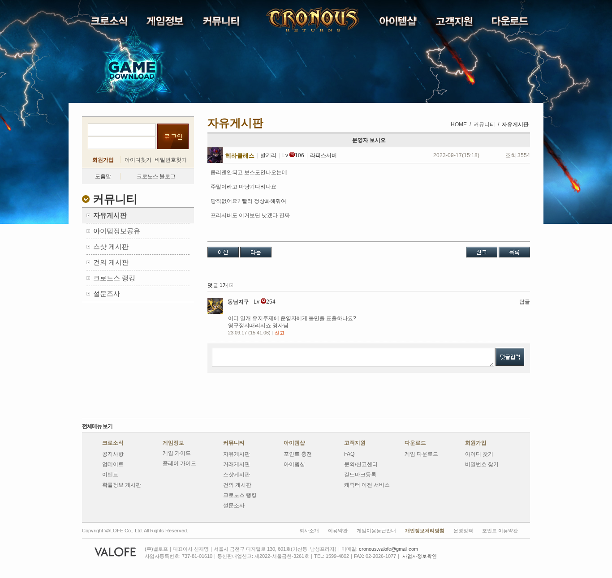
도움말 (103, 176)
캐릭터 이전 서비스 (367, 485)
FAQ (349, 454)
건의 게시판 (237, 485)
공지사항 (113, 454)
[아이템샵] (399, 23)
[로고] (290, 19)
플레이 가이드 (179, 463)
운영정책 (463, 530)
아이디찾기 (138, 160)
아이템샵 (294, 443)
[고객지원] (455, 23)
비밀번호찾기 (171, 160)
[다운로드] (511, 23)
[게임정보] (166, 23)
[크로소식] (110, 23)
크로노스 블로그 (156, 176)
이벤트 (110, 474)
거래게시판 (236, 464)
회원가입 (103, 160)
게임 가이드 (177, 453)
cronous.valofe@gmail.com (388, 549)
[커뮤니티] (222, 23)
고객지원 (355, 443)
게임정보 (173, 443)
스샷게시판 (236, 474)
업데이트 (113, 464)
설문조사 (234, 505)
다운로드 (415, 443)
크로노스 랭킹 (240, 495)
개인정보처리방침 (424, 530)
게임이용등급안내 (376, 530)
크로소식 (113, 443)
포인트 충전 (298, 454)
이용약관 (338, 530)
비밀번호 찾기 (482, 464)
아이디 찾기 (479, 454)
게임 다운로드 (421, 454)
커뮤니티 (234, 443)
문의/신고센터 (361, 464)
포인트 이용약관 (500, 530)
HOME (459, 124)
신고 (279, 332)
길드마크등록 (360, 474)
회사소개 (309, 530)
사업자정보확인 (419, 556)
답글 (524, 302)
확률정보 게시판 (121, 485)
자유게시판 (236, 454)
